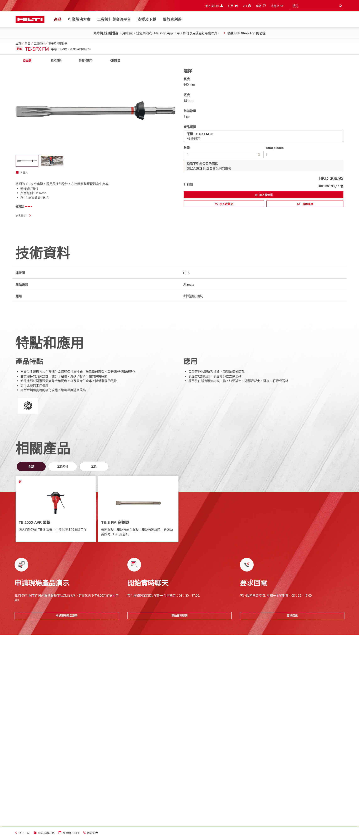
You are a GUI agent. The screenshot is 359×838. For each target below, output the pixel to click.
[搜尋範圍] (340, 5)
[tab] (27, 60)
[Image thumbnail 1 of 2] (27, 161)
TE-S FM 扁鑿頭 (115, 522)
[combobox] (316, 5)
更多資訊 (21, 215)
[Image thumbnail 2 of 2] (52, 161)
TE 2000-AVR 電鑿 (34, 522)
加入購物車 (266, 194)
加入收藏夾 (226, 204)
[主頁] (30, 19)
